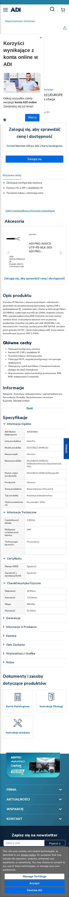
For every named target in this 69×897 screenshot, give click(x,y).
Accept (34, 883)
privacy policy (28, 855)
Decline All (34, 890)
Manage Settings (34, 876)
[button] (66, 448)
